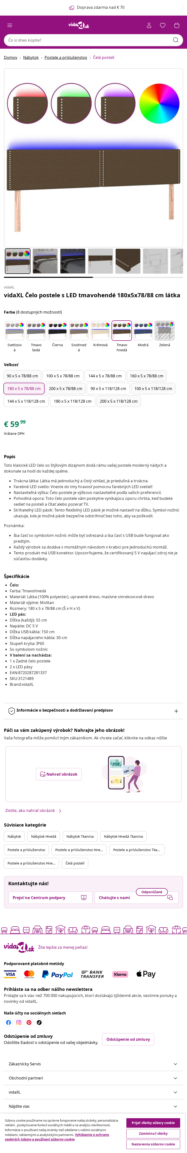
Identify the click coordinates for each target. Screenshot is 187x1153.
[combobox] (93, 40)
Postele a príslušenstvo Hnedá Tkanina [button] (33, 863)
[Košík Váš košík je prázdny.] (177, 25)
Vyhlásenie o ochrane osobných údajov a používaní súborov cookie (57, 1137)
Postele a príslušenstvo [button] (26, 849)
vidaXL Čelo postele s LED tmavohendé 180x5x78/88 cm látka (92, 295)
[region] (92, 1133)
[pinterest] (29, 1022)
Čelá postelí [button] (74, 863)
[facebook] (8, 1022)
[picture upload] (124, 774)
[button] (14, 337)
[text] (15, 425)
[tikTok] (39, 1022)
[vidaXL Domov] (79, 25)
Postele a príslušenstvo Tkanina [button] (138, 849)
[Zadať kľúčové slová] (176, 40)
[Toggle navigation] (10, 25)
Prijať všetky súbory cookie (153, 1123)
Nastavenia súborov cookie (153, 1144)
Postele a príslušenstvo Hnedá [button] (79, 849)
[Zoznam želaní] (162, 25)
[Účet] (149, 25)
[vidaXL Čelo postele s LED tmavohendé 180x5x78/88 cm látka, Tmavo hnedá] (93, 158)
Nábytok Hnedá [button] (43, 836)
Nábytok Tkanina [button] (80, 836)
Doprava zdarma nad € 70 (100, 7)
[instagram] (18, 1022)
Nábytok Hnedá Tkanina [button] (123, 836)
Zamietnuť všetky (153, 1133)
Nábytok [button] (14, 836)
